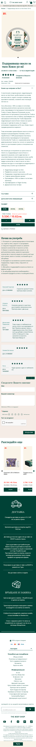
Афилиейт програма (18, 683)
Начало (3, 8)
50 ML (5, 209)
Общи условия (18, 657)
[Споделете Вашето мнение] (7, 75)
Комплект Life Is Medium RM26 (11, 473)
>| (33, 378)
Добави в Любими (9, 229)
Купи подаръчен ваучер (18, 690)
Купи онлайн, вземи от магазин (18, 685)
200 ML (13, 209)
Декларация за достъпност (18, 698)
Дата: (4, 290)
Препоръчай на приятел (18, 687)
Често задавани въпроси (18, 661)
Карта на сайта (18, 665)
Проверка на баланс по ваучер (18, 692)
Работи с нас (18, 681)
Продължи (29, 432)
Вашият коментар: (8, 394)
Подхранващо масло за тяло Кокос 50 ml (19, 8)
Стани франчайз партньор (18, 694)
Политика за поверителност (18, 659)
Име (2, 386)
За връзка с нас (18, 677)
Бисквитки (18, 663)
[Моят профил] (27, 2)
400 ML (21, 209)
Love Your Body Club (18, 675)
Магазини (18, 679)
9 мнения (5, 78)
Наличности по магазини (22, 83)
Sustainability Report (18, 696)
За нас (18, 673)
